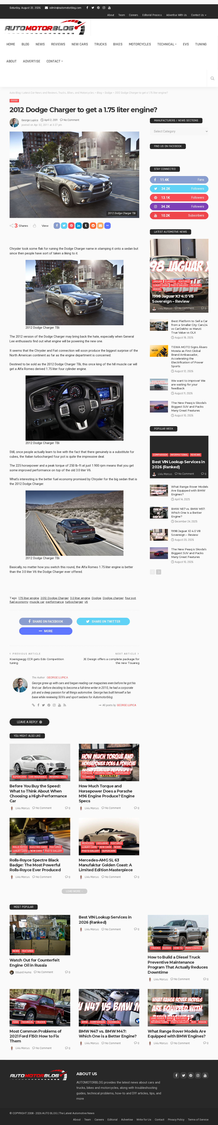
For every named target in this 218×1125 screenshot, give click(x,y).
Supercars (19, 776)
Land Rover (157, 1018)
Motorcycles (140, 44)
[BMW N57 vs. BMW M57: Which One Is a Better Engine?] (159, 513)
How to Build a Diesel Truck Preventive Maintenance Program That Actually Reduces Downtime (178, 965)
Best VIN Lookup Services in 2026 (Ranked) (178, 464)
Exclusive (102, 843)
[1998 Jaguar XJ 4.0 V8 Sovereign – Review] (179, 276)
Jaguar (157, 281)
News (40, 44)
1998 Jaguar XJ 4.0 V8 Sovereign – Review (172, 299)
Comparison (160, 454)
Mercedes (88, 843)
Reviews (58, 44)
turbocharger (74, 601)
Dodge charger (113, 598)
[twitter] (179, 188)
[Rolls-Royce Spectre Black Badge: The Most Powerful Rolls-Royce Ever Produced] (40, 836)
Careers (133, 15)
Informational (58, 776)
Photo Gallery (53, 851)
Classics (170, 281)
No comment (71, 120)
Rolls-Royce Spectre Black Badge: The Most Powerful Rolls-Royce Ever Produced (35, 865)
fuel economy (19, 601)
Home (10, 44)
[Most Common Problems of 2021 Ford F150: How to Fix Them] (40, 1007)
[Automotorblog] (45, 27)
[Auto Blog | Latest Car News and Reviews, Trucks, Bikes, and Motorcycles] (39, 1075)
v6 (86, 601)
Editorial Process (152, 15)
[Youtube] (179, 215)
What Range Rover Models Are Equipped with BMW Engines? (189, 490)
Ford (15, 1022)
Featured (55, 847)
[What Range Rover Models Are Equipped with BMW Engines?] (159, 490)
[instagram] (179, 206)
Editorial (113, 1119)
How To (178, 948)
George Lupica (30, 120)
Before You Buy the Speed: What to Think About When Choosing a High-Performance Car (38, 793)
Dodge (14, 100)
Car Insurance (37, 776)
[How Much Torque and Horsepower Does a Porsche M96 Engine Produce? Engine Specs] (109, 762)
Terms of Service (198, 1119)
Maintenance (193, 948)
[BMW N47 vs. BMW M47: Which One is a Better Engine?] (109, 1007)
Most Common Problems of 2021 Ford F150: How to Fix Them (35, 1036)
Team (121, 15)
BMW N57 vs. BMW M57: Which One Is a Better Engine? (188, 512)
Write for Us (143, 1119)
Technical (165, 44)
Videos (157, 289)
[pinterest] (179, 197)
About (110, 15)
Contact (53, 61)
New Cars (80, 44)
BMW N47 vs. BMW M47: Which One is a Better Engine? (108, 1034)
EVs (186, 44)
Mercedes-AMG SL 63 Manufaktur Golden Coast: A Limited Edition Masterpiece (106, 865)
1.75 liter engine (29, 598)
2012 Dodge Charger (54, 598)
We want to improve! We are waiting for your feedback (188, 384)
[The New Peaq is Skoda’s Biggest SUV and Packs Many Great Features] (159, 407)
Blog (25, 44)
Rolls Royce (20, 847)
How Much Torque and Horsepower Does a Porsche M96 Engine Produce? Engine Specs (107, 793)
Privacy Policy (176, 1119)
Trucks (100, 44)
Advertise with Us (176, 15)
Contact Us (197, 15)
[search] (212, 78)
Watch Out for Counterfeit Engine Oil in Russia (34, 962)
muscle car (37, 601)
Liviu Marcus (23, 808)
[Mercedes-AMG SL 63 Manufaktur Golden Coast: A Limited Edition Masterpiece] (109, 836)
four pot (130, 598)
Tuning (201, 44)
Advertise (31, 61)
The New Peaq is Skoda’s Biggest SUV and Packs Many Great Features (188, 406)
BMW (84, 1022)
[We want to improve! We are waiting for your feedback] (159, 384)
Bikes (117, 44)
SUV (193, 1022)
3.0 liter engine (80, 598)
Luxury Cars (20, 851)
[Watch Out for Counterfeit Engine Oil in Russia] (40, 935)
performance (55, 601)
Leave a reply (27, 722)
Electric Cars (38, 847)
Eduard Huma (23, 972)
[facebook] (179, 179)
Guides (167, 948)
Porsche (87, 773)
